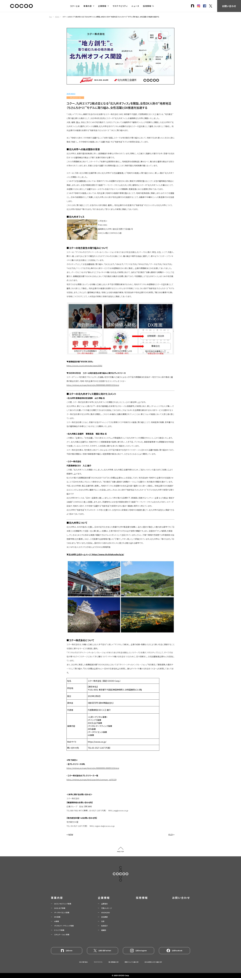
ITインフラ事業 (59, 930)
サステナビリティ (120, 6)
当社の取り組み (83, 962)
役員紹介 (104, 926)
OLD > (171, 834)
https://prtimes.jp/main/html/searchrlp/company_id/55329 (91, 779)
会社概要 (104, 917)
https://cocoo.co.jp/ (97, 741)
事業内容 (87, 6)
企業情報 (102, 6)
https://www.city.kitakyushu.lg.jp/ (108, 554)
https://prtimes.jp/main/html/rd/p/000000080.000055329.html (93, 385)
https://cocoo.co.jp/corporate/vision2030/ (84, 365)
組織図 (103, 930)
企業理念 (104, 904)
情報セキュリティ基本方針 (132, 962)
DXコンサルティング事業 (62, 904)
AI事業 (56, 921)
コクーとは (75, 6)
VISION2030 (105, 912)
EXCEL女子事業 (59, 908)
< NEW (70, 834)
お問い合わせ (229, 6)
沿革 (102, 921)
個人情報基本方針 (114, 962)
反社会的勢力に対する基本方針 (153, 962)
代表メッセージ (106, 908)
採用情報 (147, 6)
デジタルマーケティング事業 (64, 926)
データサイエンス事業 (61, 912)
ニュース (135, 6)
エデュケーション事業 (61, 934)
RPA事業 (57, 917)
